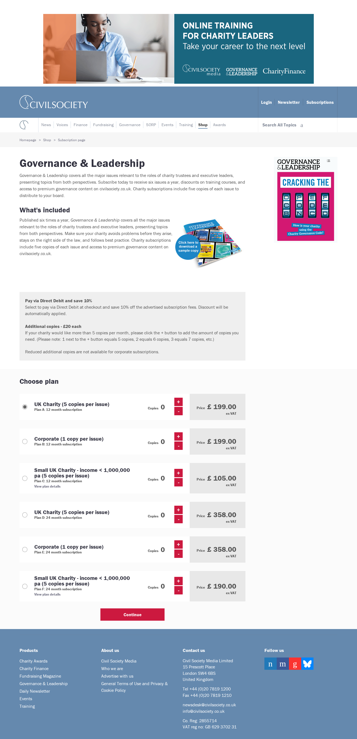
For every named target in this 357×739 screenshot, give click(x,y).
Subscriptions (320, 102)
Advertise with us (117, 676)
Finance (81, 124)
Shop (203, 124)
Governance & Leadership (44, 683)
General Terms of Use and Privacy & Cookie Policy (134, 687)
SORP (151, 124)
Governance (130, 124)
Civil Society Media (118, 661)
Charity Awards (33, 661)
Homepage (28, 140)
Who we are (112, 668)
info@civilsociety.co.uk (204, 711)
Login (266, 102)
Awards (219, 124)
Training (186, 124)
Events (167, 124)
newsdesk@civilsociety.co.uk (209, 704)
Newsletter (289, 102)
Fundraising (103, 124)
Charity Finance (34, 668)
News (46, 124)
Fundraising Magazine (40, 676)
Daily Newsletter (35, 691)
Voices (62, 124)
